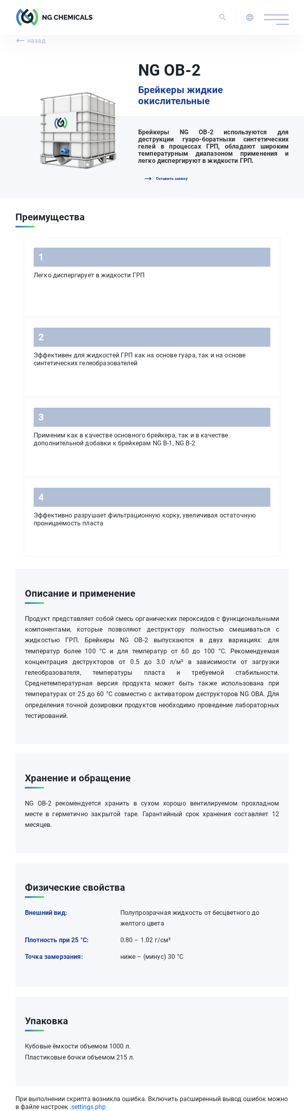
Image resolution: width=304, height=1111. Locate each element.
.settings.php (88, 1107)
